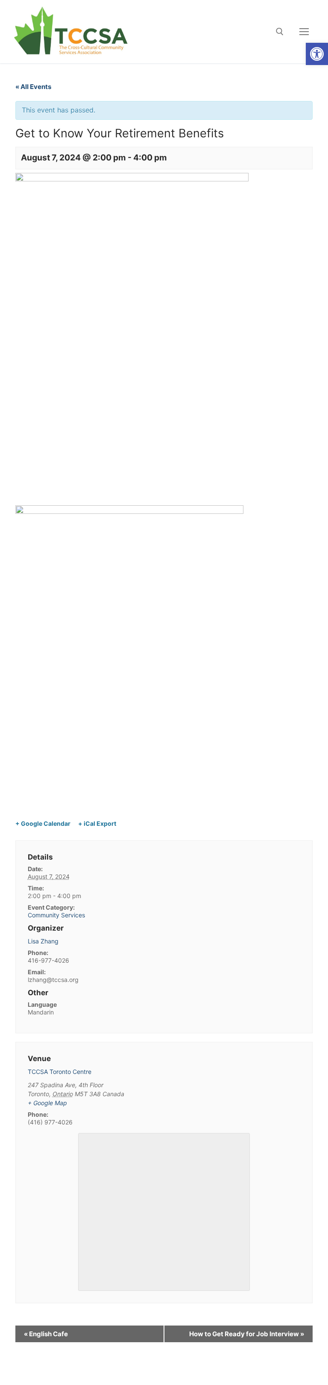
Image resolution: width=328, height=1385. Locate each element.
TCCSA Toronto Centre (59, 1071)
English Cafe (46, 1334)
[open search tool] (280, 32)
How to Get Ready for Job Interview (246, 1334)
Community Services (56, 915)
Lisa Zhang (43, 941)
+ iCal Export (97, 823)
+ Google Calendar (42, 823)
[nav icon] (304, 32)
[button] (317, 54)
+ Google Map (47, 1102)
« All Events (33, 87)
